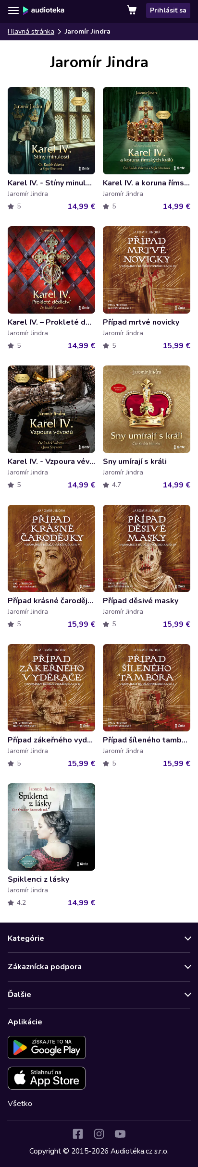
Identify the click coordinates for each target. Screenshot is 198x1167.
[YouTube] (120, 1134)
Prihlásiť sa (168, 10)
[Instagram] (99, 1134)
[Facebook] (78, 1134)
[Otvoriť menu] (13, 10)
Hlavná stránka (31, 31)
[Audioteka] (43, 10)
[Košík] (132, 10)
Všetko (20, 1103)
